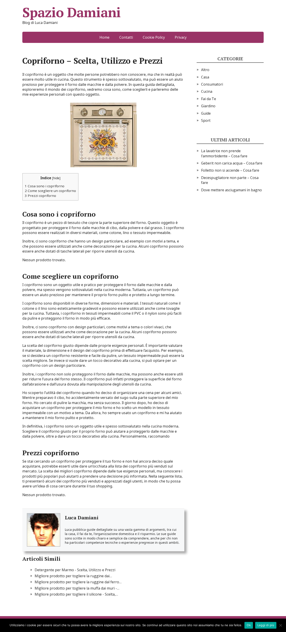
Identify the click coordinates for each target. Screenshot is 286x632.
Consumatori (212, 84)
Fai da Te (208, 98)
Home (104, 37)
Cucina (206, 91)
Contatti (126, 37)
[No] (280, 625)
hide (56, 178)
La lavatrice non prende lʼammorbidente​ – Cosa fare (224, 153)
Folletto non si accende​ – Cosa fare (230, 170)
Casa (205, 77)
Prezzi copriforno (40, 195)
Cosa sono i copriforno (44, 186)
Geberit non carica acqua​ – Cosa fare (231, 163)
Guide (206, 113)
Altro (205, 69)
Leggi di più (265, 625)
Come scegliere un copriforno (50, 190)
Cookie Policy (154, 37)
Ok (249, 625)
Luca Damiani (81, 517)
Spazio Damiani (71, 12)
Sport (205, 120)
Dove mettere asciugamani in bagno (231, 189)
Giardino (208, 105)
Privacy (181, 37)
